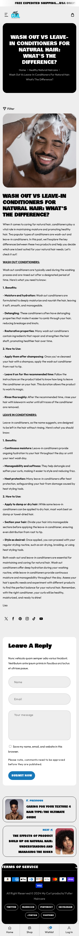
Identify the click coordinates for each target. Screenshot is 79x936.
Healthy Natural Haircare (43, 70)
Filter (11, 109)
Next (46, 830)
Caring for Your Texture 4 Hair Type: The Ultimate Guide (48, 812)
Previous (36, 800)
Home (22, 70)
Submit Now (21, 775)
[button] (6, 15)
